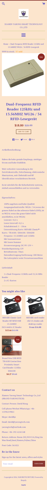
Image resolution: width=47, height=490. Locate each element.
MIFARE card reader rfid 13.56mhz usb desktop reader (35, 320)
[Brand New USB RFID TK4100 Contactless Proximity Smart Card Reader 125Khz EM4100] (12, 345)
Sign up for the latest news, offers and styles (22, 457)
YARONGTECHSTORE (26, 477)
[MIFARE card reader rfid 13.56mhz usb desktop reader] (35, 305)
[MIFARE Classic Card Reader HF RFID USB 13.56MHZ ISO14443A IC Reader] (12, 305)
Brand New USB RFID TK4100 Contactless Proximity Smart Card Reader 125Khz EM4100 (11, 364)
